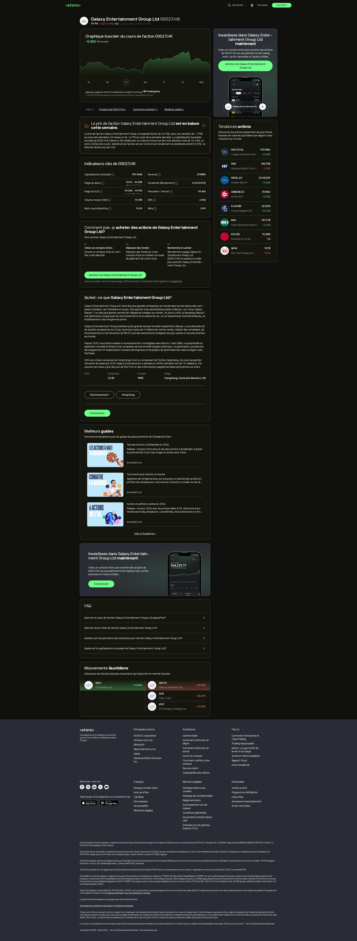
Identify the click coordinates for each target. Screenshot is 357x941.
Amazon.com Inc (143, 740)
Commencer (97, 413)
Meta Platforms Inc (145, 749)
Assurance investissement (247, 801)
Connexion (262, 5)
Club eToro (237, 797)
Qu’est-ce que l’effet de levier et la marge (245, 750)
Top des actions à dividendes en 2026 (148, 444)
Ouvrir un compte (192, 756)
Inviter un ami (239, 788)
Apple (137, 753)
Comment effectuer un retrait (196, 750)
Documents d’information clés (197, 819)
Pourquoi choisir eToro (146, 788)
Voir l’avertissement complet (137, 893)
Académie (176, 281)
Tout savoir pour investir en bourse (146, 474)
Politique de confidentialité (198, 795)
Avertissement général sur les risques (96, 906)
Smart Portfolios (241, 806)
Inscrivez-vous (92, 92)
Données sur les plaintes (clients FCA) (196, 827)
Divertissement (99, 394)
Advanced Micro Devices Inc (147, 760)
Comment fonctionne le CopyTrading (245, 737)
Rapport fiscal (239, 760)
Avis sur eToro (141, 792)
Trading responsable (243, 743)
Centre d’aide (190, 735)
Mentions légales (143, 810)
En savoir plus (134, 463)
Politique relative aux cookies (194, 790)
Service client (190, 768)
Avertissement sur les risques (195, 806)
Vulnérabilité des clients (196, 772)
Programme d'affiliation (245, 792)
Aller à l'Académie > (145, 533)
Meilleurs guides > (174, 109)
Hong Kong (128, 394)
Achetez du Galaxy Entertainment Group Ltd (245, 66)
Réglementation (192, 800)
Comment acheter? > (145, 109)
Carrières (139, 797)
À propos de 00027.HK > (112, 109)
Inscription (281, 5)
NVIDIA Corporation (145, 735)
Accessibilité (141, 806)
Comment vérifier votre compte (196, 762)
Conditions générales (194, 812)
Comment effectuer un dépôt (196, 742)
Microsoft (139, 744)
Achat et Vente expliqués (246, 756)
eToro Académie (240, 765)
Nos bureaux (141, 801)
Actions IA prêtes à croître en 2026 (146, 504)
